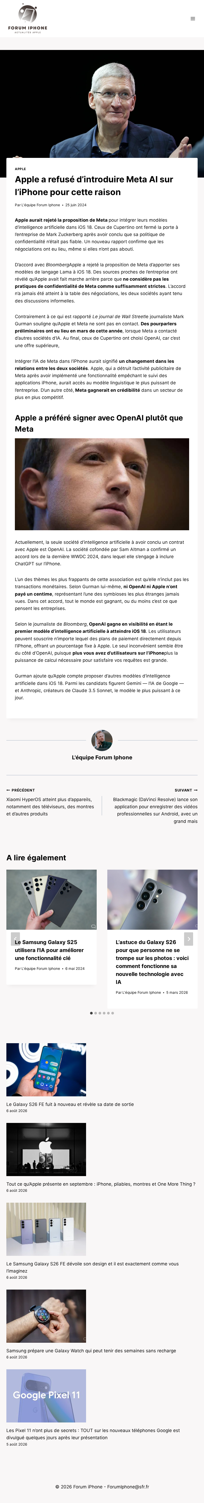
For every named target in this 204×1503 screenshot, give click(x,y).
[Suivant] (188, 939)
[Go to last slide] (15, 939)
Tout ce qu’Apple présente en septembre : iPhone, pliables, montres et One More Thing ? (101, 1184)
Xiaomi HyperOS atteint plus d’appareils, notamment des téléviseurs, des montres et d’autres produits (50, 802)
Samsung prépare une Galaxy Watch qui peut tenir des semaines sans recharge (91, 1350)
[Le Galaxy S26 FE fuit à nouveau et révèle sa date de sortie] (102, 1069)
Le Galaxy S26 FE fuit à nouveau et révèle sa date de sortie (70, 1104)
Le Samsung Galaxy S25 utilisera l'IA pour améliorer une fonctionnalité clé (49, 950)
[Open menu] (193, 18)
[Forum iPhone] (27, 18)
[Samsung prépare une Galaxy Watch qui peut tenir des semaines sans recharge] (102, 1316)
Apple (20, 169)
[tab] (91, 1013)
